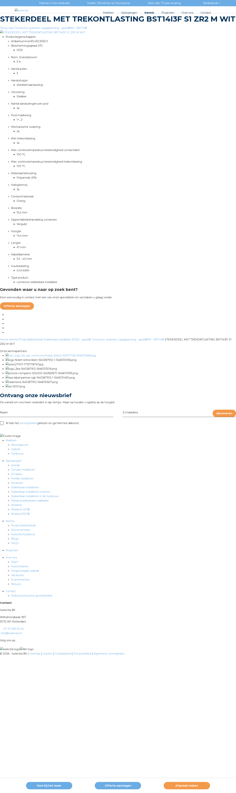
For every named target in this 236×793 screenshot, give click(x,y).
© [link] (1, 653)
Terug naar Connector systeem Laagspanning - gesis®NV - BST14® (43, 28)
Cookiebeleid (63, 653)
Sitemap (35, 653)
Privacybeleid (83, 653)
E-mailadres (130, 412)
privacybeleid (28, 423)
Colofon (48, 653)
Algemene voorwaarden (109, 653)
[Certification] (51, 355)
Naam (4, 412)
